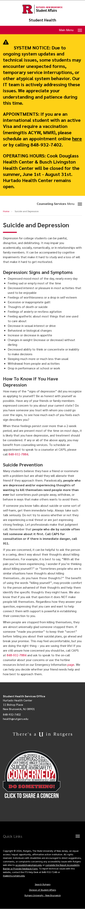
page (70, 664)
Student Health (42, 20)
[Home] (42, 9)
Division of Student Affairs (42, 889)
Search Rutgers (42, 884)
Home (6, 211)
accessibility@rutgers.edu (28, 864)
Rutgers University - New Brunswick (43, 895)
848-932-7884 (18, 454)
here (77, 138)
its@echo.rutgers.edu (14, 875)
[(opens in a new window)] (42, 774)
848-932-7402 (12, 714)
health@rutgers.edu (15, 718)
